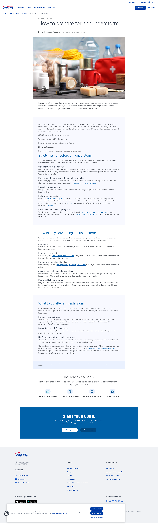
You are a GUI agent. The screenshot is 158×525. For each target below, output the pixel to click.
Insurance (21, 7)
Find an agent (131, 2)
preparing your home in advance (84, 183)
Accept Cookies (97, 509)
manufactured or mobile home (63, 256)
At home (24, 13)
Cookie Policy (55, 513)
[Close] (121, 508)
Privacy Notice (63, 513)
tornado (69, 203)
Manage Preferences (96, 517)
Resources (51, 7)
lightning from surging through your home (71, 265)
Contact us (142, 2)
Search (153, 7)
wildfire (50, 205)
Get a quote (70, 430)
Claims (29, 7)
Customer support (39, 7)
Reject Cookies (96, 513)
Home (4, 13)
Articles (18, 13)
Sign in (153, 2)
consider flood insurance (85, 214)
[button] (6, 513)
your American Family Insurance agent (95, 212)
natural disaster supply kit (53, 199)
